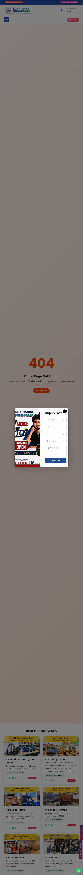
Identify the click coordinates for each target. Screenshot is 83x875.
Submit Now (55, 460)
